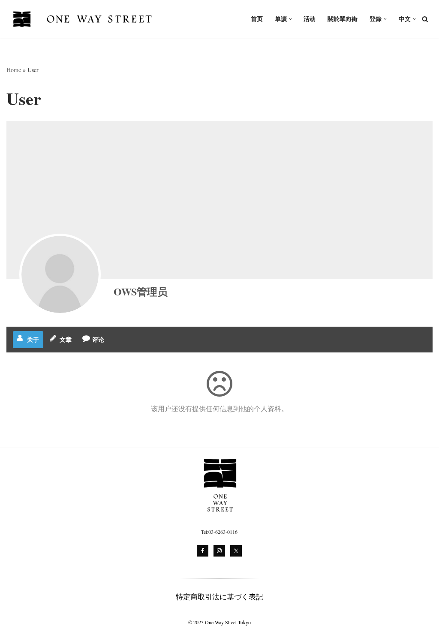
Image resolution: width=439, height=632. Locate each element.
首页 (257, 19)
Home (13, 70)
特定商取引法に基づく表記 (219, 597)
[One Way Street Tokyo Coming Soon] (83, 19)
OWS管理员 (141, 291)
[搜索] (425, 19)
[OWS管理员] (60, 274)
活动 (310, 19)
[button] (290, 19)
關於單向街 (343, 19)
